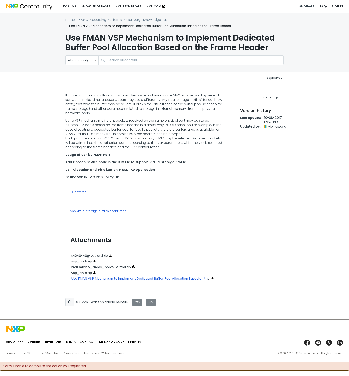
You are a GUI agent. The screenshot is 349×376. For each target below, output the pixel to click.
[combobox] (191, 60)
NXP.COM (154, 6)
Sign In (337, 6)
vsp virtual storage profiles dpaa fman (98, 211)
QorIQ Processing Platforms (100, 19)
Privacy (10, 353)
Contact (87, 342)
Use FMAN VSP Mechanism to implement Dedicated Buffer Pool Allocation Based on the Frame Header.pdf (155, 278)
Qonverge (79, 192)
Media (71, 342)
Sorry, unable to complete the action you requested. (44, 366)
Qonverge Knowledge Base (147, 19)
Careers (34, 342)
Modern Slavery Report (68, 353)
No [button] (151, 302)
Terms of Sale (43, 353)
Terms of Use (25, 353)
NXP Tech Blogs (129, 6)
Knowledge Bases (95, 6)
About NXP (15, 342)
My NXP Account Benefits (120, 342)
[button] (70, 302)
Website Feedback (112, 353)
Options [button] (273, 78)
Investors (53, 342)
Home (70, 19)
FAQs (324, 6)
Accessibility (91, 353)
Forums (69, 6)
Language (305, 6)
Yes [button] (137, 302)
